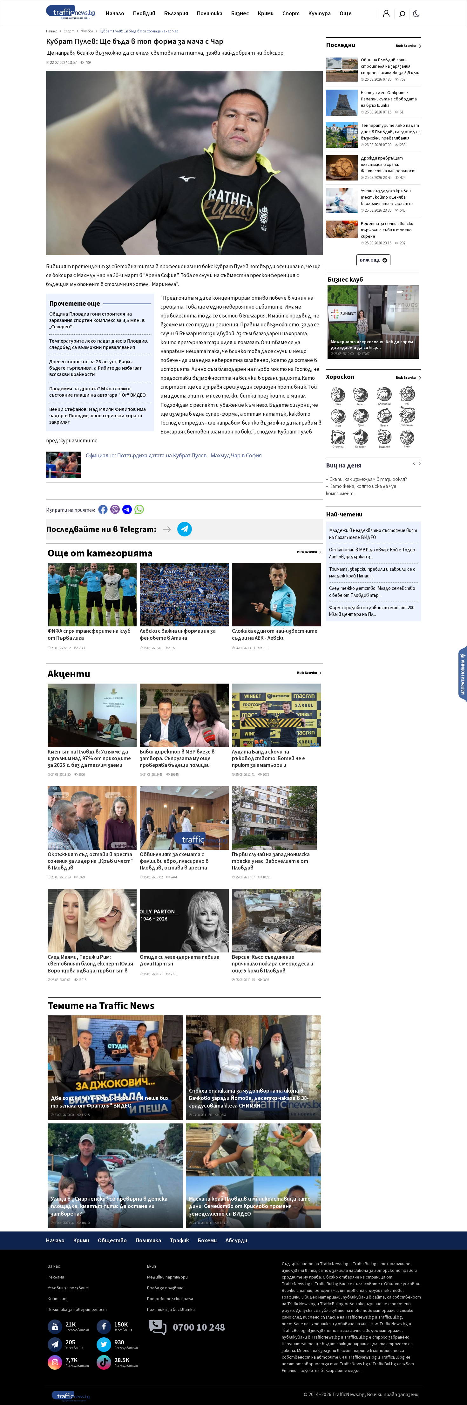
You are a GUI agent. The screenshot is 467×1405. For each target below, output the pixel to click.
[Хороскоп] (373, 447)
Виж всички (307, 552)
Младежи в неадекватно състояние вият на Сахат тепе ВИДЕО (373, 534)
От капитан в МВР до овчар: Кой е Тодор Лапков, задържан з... (372, 553)
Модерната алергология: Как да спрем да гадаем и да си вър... (372, 345)
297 (402, 243)
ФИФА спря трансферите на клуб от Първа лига (89, 635)
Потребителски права (170, 1299)
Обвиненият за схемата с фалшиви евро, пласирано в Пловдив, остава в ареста (174, 861)
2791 (173, 974)
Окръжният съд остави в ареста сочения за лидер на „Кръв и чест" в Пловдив (90, 861)
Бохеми (207, 1241)
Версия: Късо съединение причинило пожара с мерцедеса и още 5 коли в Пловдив (272, 964)
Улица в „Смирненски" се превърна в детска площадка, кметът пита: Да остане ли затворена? (109, 1206)
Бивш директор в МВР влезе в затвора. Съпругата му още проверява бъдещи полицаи (177, 759)
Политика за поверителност (77, 1309)
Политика (209, 13)
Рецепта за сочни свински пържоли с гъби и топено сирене (387, 230)
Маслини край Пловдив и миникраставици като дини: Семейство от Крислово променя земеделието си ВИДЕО (250, 1206)
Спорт (291, 13)
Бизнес (240, 13)
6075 (265, 774)
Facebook (103, 509)
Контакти (58, 1299)
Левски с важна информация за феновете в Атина (178, 635)
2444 (173, 877)
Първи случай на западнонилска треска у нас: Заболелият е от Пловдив (271, 861)
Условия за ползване (68, 1288)
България (176, 13)
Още (346, 13)
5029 (81, 877)
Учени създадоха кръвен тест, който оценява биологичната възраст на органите (387, 200)
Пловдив (144, 13)
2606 (81, 774)
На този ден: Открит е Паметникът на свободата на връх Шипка (389, 99)
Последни (340, 45)
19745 (174, 774)
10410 (85, 1223)
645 (402, 210)
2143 (81, 648)
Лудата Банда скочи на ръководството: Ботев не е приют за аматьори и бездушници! (268, 759)
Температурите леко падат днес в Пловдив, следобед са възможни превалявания (391, 131)
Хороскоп (340, 376)
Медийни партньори (167, 1277)
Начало (115, 13)
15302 (223, 1223)
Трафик (179, 1241)
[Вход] (386, 15)
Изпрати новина (462, 674)
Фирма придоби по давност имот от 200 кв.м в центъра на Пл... (371, 611)
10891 (266, 877)
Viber (115, 509)
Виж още (370, 260)
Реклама (56, 1277)
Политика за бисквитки (171, 1309)
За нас (54, 1266)
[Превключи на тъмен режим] (416, 13)
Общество (112, 1241)
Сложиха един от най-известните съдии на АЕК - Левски (274, 635)
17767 (365, 353)
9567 (222, 1115)
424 (402, 178)
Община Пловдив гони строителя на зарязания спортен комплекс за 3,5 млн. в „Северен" (390, 69)
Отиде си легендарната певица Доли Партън (180, 961)
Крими (266, 13)
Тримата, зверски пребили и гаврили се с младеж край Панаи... (372, 572)
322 (172, 648)
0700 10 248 (199, 1327)
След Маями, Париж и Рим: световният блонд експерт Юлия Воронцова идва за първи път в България (90, 964)
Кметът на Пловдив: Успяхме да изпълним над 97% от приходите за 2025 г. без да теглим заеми (89, 759)
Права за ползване (165, 1288)
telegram (127, 509)
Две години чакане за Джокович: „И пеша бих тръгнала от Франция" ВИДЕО (110, 1102)
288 (402, 145)
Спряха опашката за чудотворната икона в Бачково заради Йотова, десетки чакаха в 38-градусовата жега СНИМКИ (249, 1098)
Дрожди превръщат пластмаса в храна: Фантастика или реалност (388, 164)
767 (402, 79)
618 (264, 648)
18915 (82, 980)
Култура (319, 13)
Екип (151, 1266)
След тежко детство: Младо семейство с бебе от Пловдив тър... (372, 592)
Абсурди (236, 1241)
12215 (85, 1115)
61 (401, 112)
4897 (265, 980)
